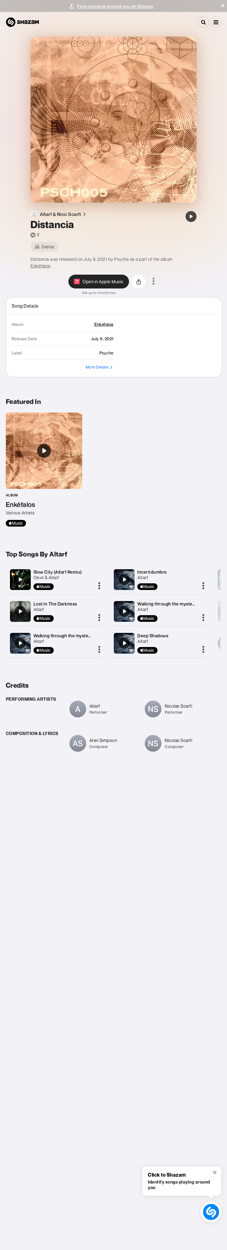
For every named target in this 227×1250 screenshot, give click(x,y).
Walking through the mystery (167, 604)
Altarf (38, 609)
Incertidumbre (152, 572)
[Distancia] (191, 216)
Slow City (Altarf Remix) (57, 572)
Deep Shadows (152, 635)
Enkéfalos (40, 266)
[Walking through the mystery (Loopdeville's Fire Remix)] (20, 643)
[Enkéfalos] (44, 470)
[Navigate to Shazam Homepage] (22, 22)
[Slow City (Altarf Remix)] (20, 579)
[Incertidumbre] (124, 579)
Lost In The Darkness (55, 604)
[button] (222, 5)
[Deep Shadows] (124, 643)
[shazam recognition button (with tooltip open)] (211, 1212)
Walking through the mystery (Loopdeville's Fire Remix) (90, 635)
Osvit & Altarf (46, 577)
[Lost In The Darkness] (20, 611)
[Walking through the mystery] (124, 611)
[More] (99, 586)
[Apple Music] (16, 523)
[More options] (153, 281)
